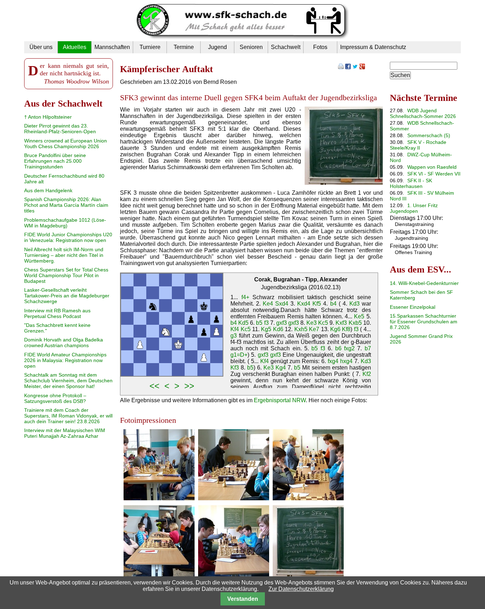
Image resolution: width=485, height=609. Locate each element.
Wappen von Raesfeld (432, 167)
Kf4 (234, 329)
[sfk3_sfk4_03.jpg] (308, 498)
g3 (233, 336)
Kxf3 (341, 323)
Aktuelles (74, 47)
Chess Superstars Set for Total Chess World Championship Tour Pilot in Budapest (66, 275)
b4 (333, 304)
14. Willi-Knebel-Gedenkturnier (424, 283)
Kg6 (335, 329)
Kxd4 (303, 304)
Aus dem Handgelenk (48, 190)
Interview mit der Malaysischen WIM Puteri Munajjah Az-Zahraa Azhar (64, 433)
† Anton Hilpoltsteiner (48, 117)
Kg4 (281, 368)
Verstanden (242, 599)
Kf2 (367, 374)
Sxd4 (281, 304)
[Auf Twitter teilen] (355, 67)
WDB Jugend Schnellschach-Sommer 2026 (423, 113)
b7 (368, 348)
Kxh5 (300, 329)
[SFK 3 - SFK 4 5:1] (344, 183)
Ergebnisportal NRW (280, 400)
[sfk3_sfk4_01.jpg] (159, 498)
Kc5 (323, 323)
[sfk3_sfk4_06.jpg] (308, 574)
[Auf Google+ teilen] (362, 67)
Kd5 (243, 323)
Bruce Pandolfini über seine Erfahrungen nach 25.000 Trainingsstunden (55, 160)
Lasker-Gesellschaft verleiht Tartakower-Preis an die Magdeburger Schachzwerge (66, 295)
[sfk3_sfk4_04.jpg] (159, 574)
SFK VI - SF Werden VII (434, 174)
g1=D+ (238, 355)
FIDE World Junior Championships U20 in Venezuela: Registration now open (68, 237)
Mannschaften (112, 47)
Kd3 (354, 304)
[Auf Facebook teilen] (348, 67)
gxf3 (281, 323)
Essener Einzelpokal (412, 307)
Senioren (251, 47)
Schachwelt (285, 47)
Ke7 (314, 329)
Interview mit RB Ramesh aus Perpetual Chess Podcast (57, 313)
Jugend (217, 47)
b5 (259, 323)
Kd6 (278, 329)
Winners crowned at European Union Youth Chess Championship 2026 (65, 143)
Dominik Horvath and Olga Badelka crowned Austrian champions (63, 342)
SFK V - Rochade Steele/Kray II (418, 145)
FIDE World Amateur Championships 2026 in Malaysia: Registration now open (65, 360)
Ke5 (359, 316)
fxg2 (349, 348)
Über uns (41, 47)
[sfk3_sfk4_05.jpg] (233, 574)
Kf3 (234, 368)
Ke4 (268, 304)
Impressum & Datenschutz (373, 47)
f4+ (245, 297)
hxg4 (346, 361)
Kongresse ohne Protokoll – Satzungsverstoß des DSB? (55, 398)
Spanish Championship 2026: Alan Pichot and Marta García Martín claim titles (66, 205)
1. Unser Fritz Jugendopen (414, 208)
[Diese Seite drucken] (341, 67)
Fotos (320, 47)
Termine (184, 47)
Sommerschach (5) (428, 135)
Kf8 (346, 329)
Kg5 (266, 329)
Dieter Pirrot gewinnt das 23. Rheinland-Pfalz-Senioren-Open (60, 128)
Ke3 (311, 323)
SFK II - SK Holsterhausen (411, 183)
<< (154, 385)
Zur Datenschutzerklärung (301, 589)
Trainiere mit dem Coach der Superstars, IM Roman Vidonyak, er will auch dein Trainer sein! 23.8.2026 (68, 415)
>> (189, 385)
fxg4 (333, 361)
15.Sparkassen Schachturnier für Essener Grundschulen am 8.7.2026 (423, 321)
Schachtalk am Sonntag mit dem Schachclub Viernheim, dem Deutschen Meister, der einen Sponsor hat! (68, 380)
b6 (338, 348)
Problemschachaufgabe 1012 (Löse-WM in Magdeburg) (65, 222)
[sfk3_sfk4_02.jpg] (233, 498)
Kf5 (316, 304)
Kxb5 (355, 323)
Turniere (150, 47)
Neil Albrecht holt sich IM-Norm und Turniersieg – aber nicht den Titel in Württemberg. (63, 255)
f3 (266, 323)
